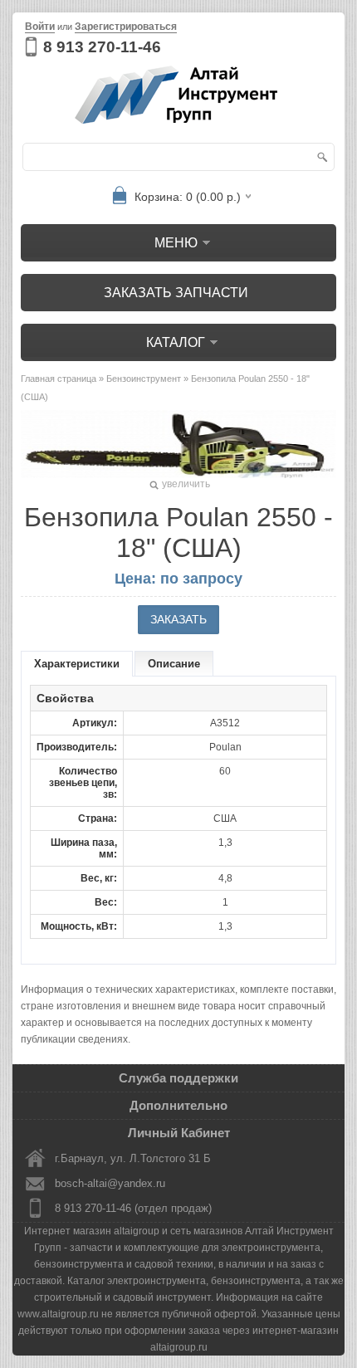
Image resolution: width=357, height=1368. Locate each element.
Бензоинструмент (143, 379)
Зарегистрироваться (126, 26)
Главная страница (58, 379)
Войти (40, 26)
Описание (174, 663)
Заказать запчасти (176, 293)
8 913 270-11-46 (102, 47)
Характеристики (77, 663)
